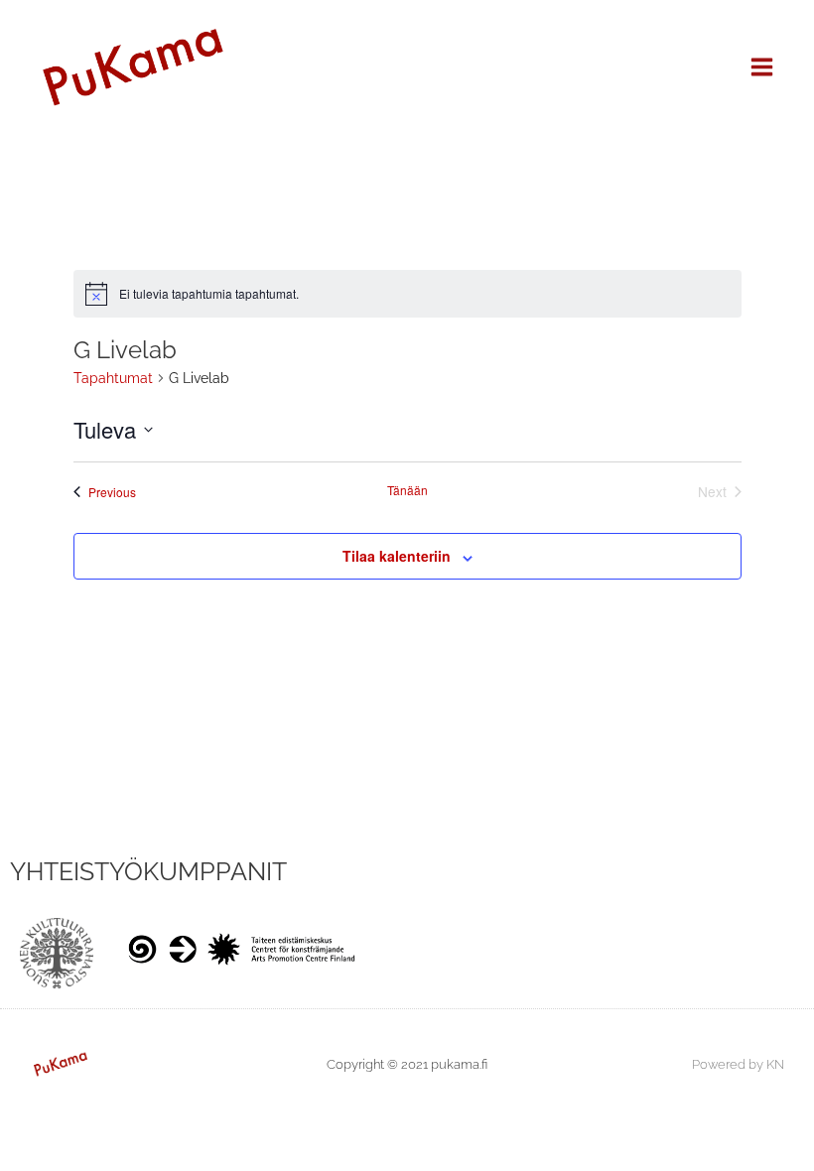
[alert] (407, 294)
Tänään (407, 490)
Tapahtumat (113, 378)
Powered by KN (738, 1064)
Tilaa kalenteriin (396, 556)
